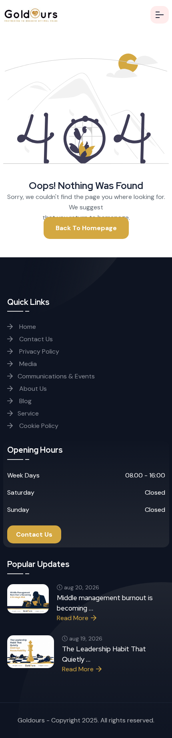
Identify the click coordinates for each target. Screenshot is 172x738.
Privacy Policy (38, 351)
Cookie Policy (38, 426)
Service (28, 413)
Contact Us (35, 339)
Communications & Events (56, 376)
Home (27, 326)
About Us (32, 388)
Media (27, 364)
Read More (72, 618)
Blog (25, 401)
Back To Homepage (86, 228)
